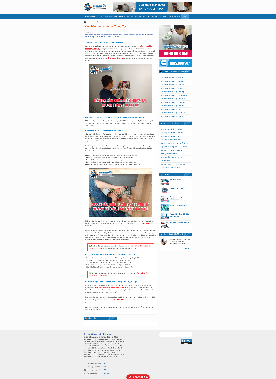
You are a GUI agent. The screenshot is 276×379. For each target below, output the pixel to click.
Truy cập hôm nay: (93, 367)
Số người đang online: (94, 363)
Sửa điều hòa (152, 16)
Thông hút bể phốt (125, 16)
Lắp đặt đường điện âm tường (171, 150)
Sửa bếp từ (163, 16)
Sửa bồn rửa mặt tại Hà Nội (170, 139)
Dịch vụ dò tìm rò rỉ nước (169, 154)
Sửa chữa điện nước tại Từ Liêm (172, 106)
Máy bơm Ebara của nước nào (180, 223)
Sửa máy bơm (175, 16)
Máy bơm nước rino (176, 188)
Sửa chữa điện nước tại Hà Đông (172, 92)
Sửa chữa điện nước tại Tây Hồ (172, 109)
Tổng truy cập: (92, 373)
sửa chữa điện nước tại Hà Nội (101, 337)
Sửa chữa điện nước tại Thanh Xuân (173, 113)
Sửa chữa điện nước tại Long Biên (173, 116)
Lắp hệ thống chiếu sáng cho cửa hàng (174, 143)
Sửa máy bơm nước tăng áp (171, 136)
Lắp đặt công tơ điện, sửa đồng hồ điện (174, 164)
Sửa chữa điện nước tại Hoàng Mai (173, 102)
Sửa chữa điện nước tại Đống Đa (172, 88)
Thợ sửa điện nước (116, 58)
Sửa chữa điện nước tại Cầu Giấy (172, 85)
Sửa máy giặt (140, 16)
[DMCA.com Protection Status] (186, 344)
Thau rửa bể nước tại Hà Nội (171, 168)
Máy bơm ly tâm (175, 179)
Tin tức (185, 16)
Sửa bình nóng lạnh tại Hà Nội (171, 129)
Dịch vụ (100, 16)
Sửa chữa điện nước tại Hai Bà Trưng (174, 95)
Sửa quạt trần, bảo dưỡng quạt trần (173, 157)
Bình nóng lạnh (111, 16)
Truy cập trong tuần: (94, 370)
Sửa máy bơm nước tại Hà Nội (172, 132)
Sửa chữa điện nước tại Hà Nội (172, 77)
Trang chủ (91, 16)
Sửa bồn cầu (165, 161)
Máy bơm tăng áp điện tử (178, 205)
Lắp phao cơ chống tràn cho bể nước (174, 147)
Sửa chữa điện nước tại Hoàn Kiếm (173, 99)
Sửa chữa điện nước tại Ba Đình (172, 81)
